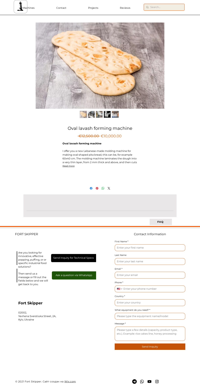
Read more (68, 166)
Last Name (120, 255)
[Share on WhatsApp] (103, 188)
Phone (119, 282)
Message (120, 323)
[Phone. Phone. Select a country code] (120, 289)
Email (118, 268)
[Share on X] (109, 188)
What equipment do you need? (132, 310)
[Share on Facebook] (91, 188)
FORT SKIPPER (26, 234)
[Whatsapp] (142, 381)
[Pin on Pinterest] (97, 188)
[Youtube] (149, 381)
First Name (121, 241)
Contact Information (150, 234)
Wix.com (70, 381)
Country (120, 296)
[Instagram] (157, 381)
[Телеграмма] (134, 381)
